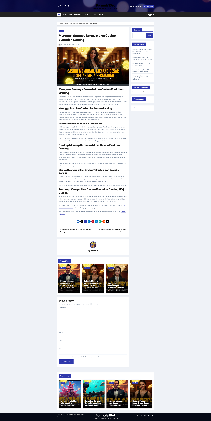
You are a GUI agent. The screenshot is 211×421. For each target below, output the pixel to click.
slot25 (134, 108)
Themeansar (60, 417)
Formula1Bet (105, 5)
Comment (62, 308)
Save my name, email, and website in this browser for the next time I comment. (84, 357)
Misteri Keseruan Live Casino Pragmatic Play (67, 283)
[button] (153, 14)
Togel (94, 14)
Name (61, 332)
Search (137, 30)
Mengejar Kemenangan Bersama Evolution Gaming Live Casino (116, 286)
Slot (70, 14)
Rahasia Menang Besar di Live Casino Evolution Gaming (92, 283)
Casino (87, 14)
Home (65, 14)
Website (61, 349)
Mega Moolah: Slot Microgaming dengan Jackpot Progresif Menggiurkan (142, 51)
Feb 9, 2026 (121, 290)
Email (61, 341)
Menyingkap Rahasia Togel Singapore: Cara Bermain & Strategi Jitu (140, 78)
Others (100, 14)
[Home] (59, 15)
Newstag (79, 414)
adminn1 (66, 44)
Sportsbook (78, 14)
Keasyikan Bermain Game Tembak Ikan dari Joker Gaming (142, 58)
